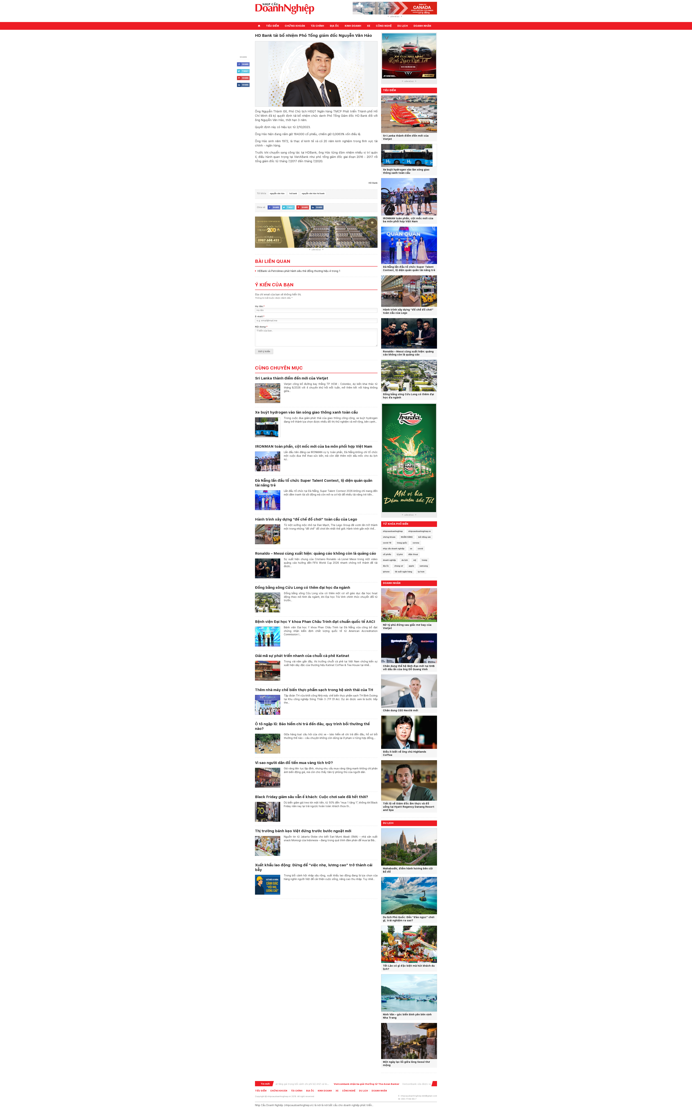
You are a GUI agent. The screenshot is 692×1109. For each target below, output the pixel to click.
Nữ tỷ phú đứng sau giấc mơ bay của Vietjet (407, 626)
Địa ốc (334, 25)
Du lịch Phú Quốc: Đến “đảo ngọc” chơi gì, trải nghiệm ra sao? (408, 919)
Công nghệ (384, 25)
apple (411, 566)
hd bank (293, 193)
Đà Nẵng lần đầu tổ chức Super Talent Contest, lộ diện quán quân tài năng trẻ (409, 268)
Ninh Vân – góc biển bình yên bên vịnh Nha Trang (407, 1016)
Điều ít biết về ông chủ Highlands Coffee (404, 753)
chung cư (398, 566)
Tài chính (317, 25)
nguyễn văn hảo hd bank (313, 193)
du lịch (405, 560)
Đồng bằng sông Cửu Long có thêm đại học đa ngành (302, 587)
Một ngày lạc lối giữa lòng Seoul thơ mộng (406, 1063)
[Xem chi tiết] (268, 386)
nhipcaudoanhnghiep (393, 531)
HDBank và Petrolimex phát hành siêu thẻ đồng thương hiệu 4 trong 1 (299, 271)
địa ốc (386, 566)
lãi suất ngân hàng (403, 572)
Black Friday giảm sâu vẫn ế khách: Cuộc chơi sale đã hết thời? (311, 797)
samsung (424, 566)
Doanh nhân (422, 25)
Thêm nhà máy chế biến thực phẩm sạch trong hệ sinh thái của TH (314, 690)
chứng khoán (389, 537)
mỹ (414, 560)
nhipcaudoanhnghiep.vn (419, 531)
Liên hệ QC (395, 17)
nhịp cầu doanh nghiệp (393, 548)
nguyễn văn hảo (277, 193)
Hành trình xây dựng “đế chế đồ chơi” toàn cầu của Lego (306, 519)
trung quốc (402, 543)
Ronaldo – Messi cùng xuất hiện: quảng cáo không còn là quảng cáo (315, 553)
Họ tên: (260, 306)
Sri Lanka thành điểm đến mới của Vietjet (291, 378)
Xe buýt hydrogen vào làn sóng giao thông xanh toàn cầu (306, 412)
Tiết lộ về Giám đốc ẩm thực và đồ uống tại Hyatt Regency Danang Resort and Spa (408, 806)
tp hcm (421, 572)
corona (416, 543)
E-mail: (260, 316)
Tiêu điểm (272, 25)
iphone (386, 572)
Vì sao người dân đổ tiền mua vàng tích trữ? (294, 763)
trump (424, 560)
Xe (368, 25)
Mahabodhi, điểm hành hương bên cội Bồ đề (408, 870)
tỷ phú (400, 554)
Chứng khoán (295, 25)
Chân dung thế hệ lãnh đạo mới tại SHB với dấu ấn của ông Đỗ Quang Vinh (409, 668)
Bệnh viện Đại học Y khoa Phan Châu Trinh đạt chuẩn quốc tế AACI (315, 621)
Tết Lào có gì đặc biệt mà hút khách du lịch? (409, 967)
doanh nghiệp (389, 560)
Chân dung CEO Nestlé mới (400, 710)
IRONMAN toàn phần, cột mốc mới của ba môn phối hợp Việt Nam (313, 446)
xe (411, 548)
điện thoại (413, 554)
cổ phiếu (387, 554)
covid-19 (387, 543)
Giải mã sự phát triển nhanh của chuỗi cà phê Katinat (302, 656)
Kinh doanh (353, 25)
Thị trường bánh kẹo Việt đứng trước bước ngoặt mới (303, 831)
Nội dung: (261, 326)
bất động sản (424, 537)
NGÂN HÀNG (407, 537)
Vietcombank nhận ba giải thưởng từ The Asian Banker (315, 1084)
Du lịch (402, 25)
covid (420, 548)
